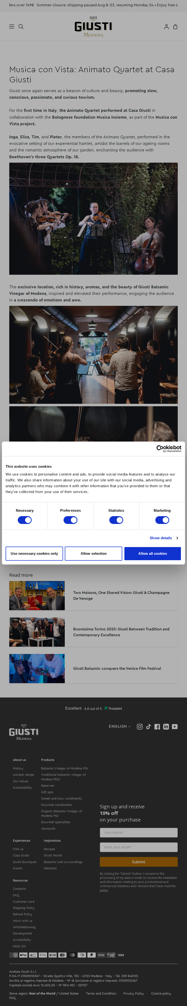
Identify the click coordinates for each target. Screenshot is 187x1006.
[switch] (70, 520)
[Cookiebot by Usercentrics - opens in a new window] (160, 448)
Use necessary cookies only (34, 553)
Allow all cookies (152, 553)
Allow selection (94, 553)
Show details (161, 538)
